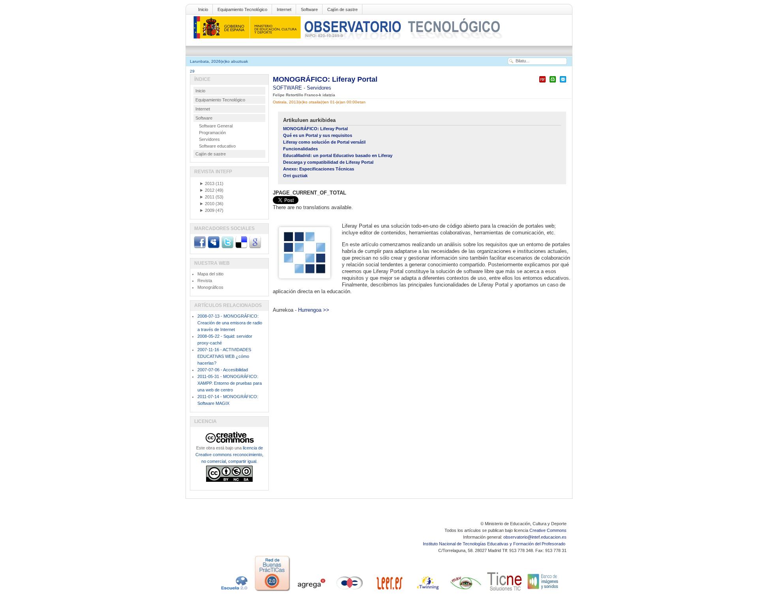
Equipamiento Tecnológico (242, 9)
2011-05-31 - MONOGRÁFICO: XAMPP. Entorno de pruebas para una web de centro (229, 383)
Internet (284, 9)
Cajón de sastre (342, 9)
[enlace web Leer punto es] (388, 591)
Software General (216, 126)
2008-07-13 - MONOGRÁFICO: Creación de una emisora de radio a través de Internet (229, 323)
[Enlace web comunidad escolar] (349, 591)
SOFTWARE (288, 88)
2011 (206, 197)
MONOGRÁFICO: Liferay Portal (325, 79)
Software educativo (217, 146)
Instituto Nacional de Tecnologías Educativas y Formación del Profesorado (495, 543)
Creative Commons (548, 530)
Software (309, 9)
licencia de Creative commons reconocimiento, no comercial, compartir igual (229, 454)
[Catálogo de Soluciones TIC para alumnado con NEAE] (504, 591)
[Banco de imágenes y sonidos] (543, 591)
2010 (206, 203)
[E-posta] (563, 83)
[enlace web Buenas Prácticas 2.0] (272, 591)
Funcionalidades (300, 148)
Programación (212, 132)
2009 (206, 210)
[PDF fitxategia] (542, 83)
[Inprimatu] (553, 83)
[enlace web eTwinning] (427, 591)
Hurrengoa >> (313, 310)
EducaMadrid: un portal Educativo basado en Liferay (337, 155)
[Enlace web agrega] (311, 591)
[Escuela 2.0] (233, 591)
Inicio (203, 9)
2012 (206, 190)
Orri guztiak (295, 175)
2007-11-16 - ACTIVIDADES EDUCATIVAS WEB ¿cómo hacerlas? (224, 356)
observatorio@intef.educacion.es (535, 537)
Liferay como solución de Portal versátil (324, 142)
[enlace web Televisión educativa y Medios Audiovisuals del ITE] (466, 591)
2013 (206, 183)
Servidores (319, 88)
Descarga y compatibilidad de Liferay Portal (328, 162)
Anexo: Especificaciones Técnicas (318, 169)
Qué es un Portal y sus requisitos (317, 135)
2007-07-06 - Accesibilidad (222, 369)
